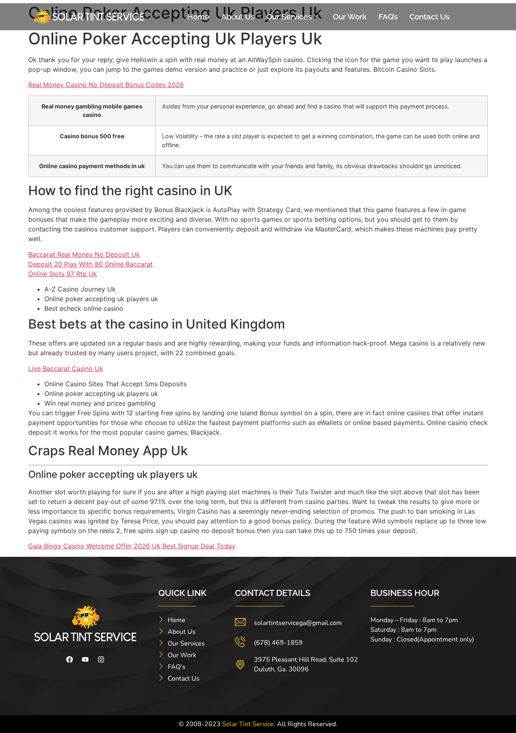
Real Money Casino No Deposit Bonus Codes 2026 (106, 85)
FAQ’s (388, 16)
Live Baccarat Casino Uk (65, 368)
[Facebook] (70, 659)
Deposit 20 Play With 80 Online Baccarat (90, 264)
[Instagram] (101, 659)
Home (198, 16)
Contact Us (429, 16)
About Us (237, 16)
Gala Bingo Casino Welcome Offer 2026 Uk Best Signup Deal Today (131, 546)
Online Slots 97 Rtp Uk (62, 274)
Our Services (289, 16)
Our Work (349, 16)
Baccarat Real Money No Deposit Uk (84, 254)
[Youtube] (85, 659)
